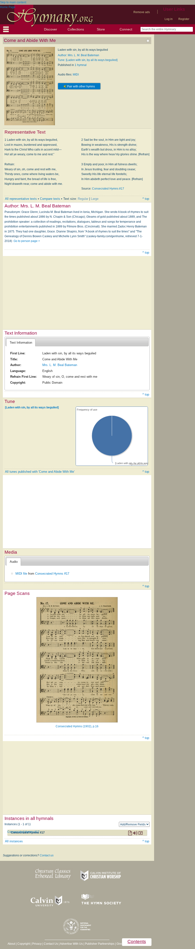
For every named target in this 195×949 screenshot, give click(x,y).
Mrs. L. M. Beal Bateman (59, 365)
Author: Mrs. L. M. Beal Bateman (78, 55)
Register (183, 19)
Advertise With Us (71, 943)
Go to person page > (27, 241)
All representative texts (21, 199)
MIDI (76, 74)
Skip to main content (13, 2)
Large (94, 199)
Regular (83, 199)
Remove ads (141, 12)
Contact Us (51, 943)
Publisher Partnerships (99, 943)
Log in (169, 19)
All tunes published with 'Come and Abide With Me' (39, 471)
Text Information (21, 342)
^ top (145, 199)
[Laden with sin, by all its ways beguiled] (32, 407)
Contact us (47, 855)
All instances (14, 841)
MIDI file (21, 573)
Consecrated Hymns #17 (108, 188)
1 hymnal (81, 65)
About (11, 943)
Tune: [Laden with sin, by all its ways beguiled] (87, 60)
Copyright (23, 943)
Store (101, 29)
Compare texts (50, 199)
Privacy (37, 943)
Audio (14, 561)
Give (119, 943)
